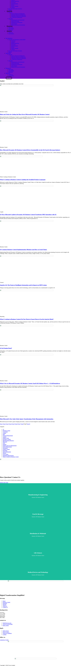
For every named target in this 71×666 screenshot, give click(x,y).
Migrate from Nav (15, 1)
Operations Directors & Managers (18, 16)
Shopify (10, 10)
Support (13, 7)
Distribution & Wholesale (16, 22)
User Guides (5, 454)
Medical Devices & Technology (18, 24)
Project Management (7, 446)
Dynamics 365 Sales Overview (15, 8)
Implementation (14, 3)
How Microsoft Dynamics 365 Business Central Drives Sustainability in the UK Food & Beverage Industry (30, 150)
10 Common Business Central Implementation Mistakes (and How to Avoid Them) (23, 249)
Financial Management (8, 435)
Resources (9, 26)
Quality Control (6, 449)
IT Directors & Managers (16, 17)
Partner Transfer (14, 6)
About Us (9, 31)
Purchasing (5, 448)
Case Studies (11, 28)
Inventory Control (7, 439)
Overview (13, 40)
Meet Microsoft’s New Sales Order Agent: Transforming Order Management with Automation (27, 419)
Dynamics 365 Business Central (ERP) (16, 39)
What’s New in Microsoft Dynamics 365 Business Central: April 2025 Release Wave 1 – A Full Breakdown (30, 383)
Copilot (4, 433)
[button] (29, 36)
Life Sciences (14, 23)
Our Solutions (9, 38)
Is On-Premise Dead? (6, 348)
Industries (10, 18)
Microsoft (5, 441)
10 (28, 424)
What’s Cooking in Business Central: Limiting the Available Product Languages (22, 179)
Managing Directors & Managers (18, 15)
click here (38, 534)
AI (3, 429)
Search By (9, 11)
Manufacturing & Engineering (17, 19)
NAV (4, 443)
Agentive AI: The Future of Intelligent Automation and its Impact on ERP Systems (23, 285)
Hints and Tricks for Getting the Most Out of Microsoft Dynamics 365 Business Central (25, 114)
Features (13, 42)
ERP (4, 434)
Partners (4, 444)
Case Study (5, 431)
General (4, 436)
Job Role (10, 12)
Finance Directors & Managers (18, 13)
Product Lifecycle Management (10, 445)
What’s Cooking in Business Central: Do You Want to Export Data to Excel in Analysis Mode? (27, 319)
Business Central (6, 430)
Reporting (5, 450)
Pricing (12, 5)
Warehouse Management (8, 455)
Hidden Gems (6, 438)
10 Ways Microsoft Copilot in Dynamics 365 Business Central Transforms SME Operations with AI (28, 214)
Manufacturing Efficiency (8, 440)
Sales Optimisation (7, 451)
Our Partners (11, 33)
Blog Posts (10, 27)
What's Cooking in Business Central (11, 456)
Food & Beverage (15, 21)
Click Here (38, 495)
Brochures (10, 29)
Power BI (13, 2)
